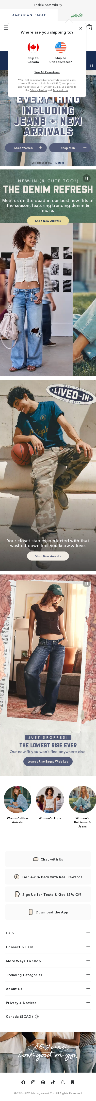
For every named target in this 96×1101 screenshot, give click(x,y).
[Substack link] (73, 1083)
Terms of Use (60, 90)
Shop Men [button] (68, 148)
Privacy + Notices (21, 1002)
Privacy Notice (38, 90)
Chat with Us (52, 859)
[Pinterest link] (43, 1083)
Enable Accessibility (48, 4)
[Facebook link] (23, 1083)
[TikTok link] (53, 1083)
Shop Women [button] (23, 148)
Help (10, 932)
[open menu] (6, 27)
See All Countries (47, 72)
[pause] (87, 583)
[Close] (81, 28)
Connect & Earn (19, 946)
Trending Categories (24, 974)
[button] (33, 52)
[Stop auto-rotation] (91, 65)
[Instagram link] (33, 1083)
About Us (14, 988)
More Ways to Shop (23, 960)
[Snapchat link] (63, 1083)
